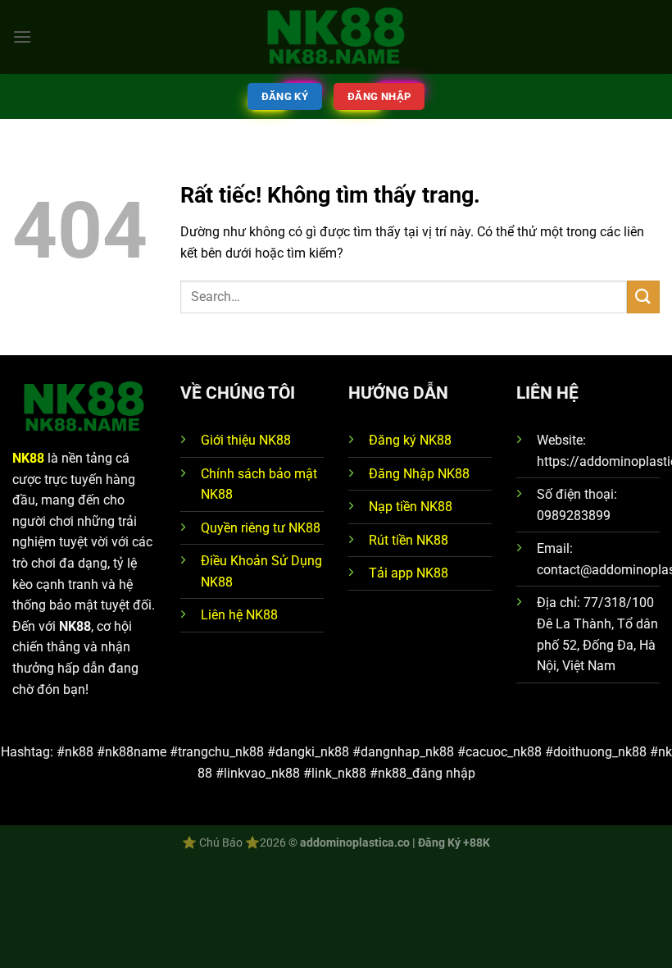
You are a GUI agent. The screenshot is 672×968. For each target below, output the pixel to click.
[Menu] (22, 36)
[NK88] (336, 37)
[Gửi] (643, 297)
